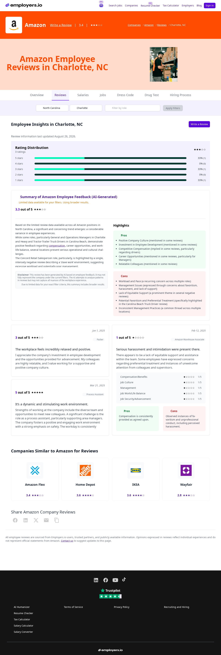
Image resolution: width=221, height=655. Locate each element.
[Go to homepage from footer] (110, 650)
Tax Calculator (171, 5)
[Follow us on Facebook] (105, 580)
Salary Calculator (23, 625)
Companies (131, 5)
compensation (57, 245)
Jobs (103, 95)
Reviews (162, 25)
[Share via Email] (46, 520)
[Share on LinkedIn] (25, 520)
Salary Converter (23, 631)
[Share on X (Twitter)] (36, 520)
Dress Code (125, 95)
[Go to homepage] (24, 5)
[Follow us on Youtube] (115, 580)
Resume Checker (150, 5)
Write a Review (61, 25)
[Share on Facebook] (15, 520)
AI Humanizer (22, 607)
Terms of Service (73, 607)
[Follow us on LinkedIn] (96, 580)
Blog (199, 5)
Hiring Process (180, 95)
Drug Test (152, 95)
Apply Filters (173, 108)
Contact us (67, 540)
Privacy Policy (121, 607)
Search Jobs (115, 5)
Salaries (83, 95)
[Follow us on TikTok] (125, 580)
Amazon (149, 25)
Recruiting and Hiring (176, 607)
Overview (37, 95)
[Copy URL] (56, 520)
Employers (188, 5)
